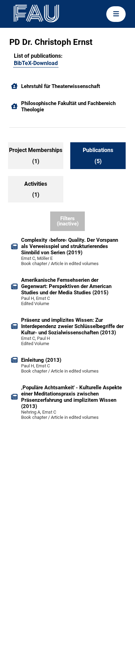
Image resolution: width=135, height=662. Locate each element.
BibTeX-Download (36, 63)
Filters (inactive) (68, 221)
